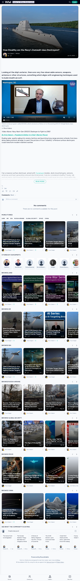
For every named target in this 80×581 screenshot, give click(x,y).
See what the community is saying (16, 527)
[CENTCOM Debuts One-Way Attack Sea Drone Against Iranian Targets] (12, 234)
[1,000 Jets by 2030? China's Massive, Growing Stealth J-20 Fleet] (55, 506)
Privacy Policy (60, 562)
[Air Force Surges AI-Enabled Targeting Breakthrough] (55, 325)
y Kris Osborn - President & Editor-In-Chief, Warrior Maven (25, 135)
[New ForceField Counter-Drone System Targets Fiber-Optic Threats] (12, 325)
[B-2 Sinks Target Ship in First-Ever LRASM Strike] (55, 234)
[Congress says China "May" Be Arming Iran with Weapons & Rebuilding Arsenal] (33, 506)
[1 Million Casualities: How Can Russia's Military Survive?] (33, 397)
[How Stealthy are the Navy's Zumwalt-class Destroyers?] (40, 32)
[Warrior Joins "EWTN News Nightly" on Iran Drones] (55, 434)
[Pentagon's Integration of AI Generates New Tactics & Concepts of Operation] (33, 234)
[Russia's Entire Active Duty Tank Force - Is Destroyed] (55, 397)
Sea (5, 188)
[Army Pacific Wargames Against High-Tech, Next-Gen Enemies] (12, 288)
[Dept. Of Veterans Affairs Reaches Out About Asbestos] (12, 434)
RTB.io (58, 560)
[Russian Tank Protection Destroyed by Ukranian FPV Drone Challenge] (12, 397)
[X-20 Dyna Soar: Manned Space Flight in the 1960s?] (55, 470)
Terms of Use (50, 562)
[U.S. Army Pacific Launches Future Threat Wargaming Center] (33, 288)
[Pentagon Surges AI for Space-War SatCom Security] (33, 470)
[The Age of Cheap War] (33, 434)
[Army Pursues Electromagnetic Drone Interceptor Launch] (55, 288)
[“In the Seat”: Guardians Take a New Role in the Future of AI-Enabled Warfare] (12, 470)
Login (74, 2)
